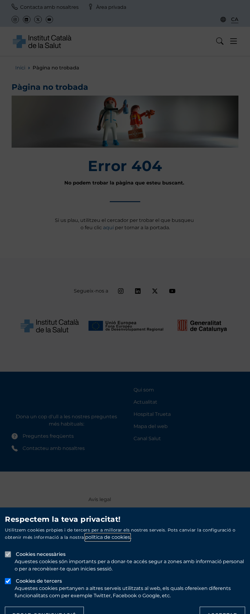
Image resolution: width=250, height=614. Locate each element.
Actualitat (145, 402)
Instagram (15, 19)
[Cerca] (220, 41)
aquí (109, 227)
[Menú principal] (234, 41)
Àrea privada (111, 7)
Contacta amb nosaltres (49, 7)
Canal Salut (147, 438)
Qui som (144, 390)
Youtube (49, 19)
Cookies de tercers (39, 581)
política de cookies (107, 537)
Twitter (37, 19)
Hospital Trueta (152, 414)
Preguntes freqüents (48, 436)
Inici (20, 68)
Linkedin (26, 19)
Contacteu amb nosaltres (54, 448)
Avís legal (99, 499)
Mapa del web (151, 426)
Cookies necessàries (41, 554)
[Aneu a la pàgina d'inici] (42, 41)
